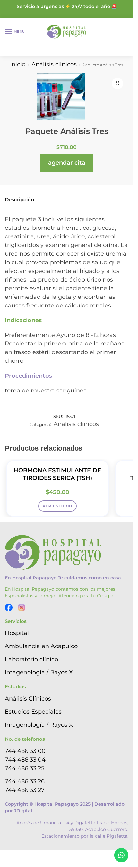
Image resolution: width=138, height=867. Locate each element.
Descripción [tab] (19, 200)
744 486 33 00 (25, 751)
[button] (117, 83)
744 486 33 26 (25, 781)
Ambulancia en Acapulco (41, 646)
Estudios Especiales (33, 711)
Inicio (17, 64)
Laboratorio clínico (31, 659)
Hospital (17, 633)
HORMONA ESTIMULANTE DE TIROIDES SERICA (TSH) (57, 474)
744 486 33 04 (25, 759)
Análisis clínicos (54, 64)
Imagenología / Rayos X (39, 672)
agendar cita (66, 162)
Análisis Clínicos (28, 698)
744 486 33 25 (24, 768)
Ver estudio (57, 506)
